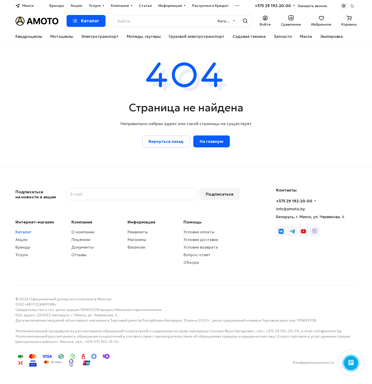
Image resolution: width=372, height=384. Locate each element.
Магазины (137, 239)
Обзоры (191, 262)
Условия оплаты (198, 232)
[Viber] (314, 231)
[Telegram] (292, 231)
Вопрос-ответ (197, 254)
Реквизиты (138, 232)
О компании (82, 232)
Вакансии (136, 247)
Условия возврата (200, 247)
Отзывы (79, 254)
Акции (21, 239)
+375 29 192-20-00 (273, 6)
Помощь (192, 221)
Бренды (22, 247)
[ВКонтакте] (281, 231)
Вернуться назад (166, 141)
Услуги (21, 254)
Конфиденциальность (313, 362)
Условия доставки (200, 239)
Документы (82, 247)
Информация (141, 221)
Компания (81, 221)
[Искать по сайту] (245, 21)
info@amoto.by (290, 208)
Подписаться (219, 194)
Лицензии (80, 239)
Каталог (23, 232)
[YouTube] (303, 231)
